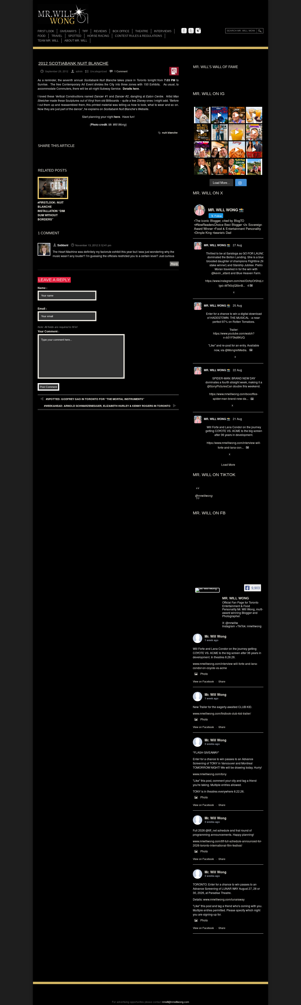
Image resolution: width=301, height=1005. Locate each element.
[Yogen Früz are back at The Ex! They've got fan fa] (254, 115)
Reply (174, 264)
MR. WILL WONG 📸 (217, 245)
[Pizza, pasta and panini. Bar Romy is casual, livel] (237, 149)
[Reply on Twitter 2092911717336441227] (207, 292)
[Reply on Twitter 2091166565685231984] (207, 405)
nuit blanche (170, 132)
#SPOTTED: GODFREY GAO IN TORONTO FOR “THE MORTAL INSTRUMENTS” (95, 399)
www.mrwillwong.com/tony (209, 774)
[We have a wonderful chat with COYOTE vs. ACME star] (254, 149)
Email (42, 308)
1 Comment (120, 71)
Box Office (121, 31)
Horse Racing (98, 36)
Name (42, 288)
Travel (56, 36)
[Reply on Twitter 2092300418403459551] (207, 357)
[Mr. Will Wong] (207, 590)
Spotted (74, 36)
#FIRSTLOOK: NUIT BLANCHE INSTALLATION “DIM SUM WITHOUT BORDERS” (51, 210)
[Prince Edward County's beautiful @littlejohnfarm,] (254, 167)
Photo (204, 674)
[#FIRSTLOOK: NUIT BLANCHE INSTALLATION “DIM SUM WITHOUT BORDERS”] (52, 188)
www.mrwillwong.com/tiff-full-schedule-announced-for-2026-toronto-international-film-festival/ (227, 843)
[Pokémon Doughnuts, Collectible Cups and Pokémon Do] (237, 167)
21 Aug (237, 419)
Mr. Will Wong (215, 636)
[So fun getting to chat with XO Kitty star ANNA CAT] (219, 149)
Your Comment (48, 331)
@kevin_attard (220, 273)
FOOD (42, 36)
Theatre (141, 31)
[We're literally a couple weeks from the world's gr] (202, 132)
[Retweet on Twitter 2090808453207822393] (215, 454)
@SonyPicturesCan (219, 386)
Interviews (162, 31)
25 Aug (237, 305)
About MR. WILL (75, 40)
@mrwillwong (204, 495)
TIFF (85, 31)
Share (221, 681)
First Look (46, 31)
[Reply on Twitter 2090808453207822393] (207, 454)
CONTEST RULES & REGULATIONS (138, 36)
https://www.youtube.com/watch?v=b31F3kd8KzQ (233, 335)
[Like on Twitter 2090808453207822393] (223, 454)
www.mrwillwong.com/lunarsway (224, 899)
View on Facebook (203, 681)
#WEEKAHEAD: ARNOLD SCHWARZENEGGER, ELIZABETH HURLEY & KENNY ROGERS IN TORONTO (107, 406)
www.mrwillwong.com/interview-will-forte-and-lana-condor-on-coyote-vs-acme (225, 666)
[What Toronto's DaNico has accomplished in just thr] (237, 132)
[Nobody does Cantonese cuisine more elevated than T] (219, 167)
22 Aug (237, 370)
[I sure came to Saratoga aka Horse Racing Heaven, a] (219, 115)
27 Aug (237, 245)
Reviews (100, 32)
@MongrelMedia (235, 350)
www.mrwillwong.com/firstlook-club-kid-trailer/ (222, 713)
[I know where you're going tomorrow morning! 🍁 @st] (237, 115)
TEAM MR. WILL (48, 40)
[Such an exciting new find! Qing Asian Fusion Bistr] (202, 167)
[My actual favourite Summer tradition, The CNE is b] (202, 149)
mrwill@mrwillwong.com (175, 1002)
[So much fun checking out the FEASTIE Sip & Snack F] (254, 132)
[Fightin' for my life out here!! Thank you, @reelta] (219, 132)
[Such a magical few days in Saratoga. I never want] (202, 115)
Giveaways (68, 31)
